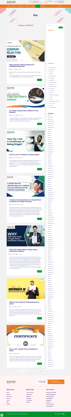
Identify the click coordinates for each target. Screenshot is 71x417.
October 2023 (50, 149)
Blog (38, 6)
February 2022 (50, 188)
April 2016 (49, 331)
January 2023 (50, 168)
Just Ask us (60, 6)
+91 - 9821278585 (60, 2)
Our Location (49, 1)
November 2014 (51, 366)
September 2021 (51, 198)
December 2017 (51, 290)
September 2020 (51, 223)
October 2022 (50, 174)
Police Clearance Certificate (54, 101)
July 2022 (49, 180)
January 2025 (50, 119)
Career (8, 400)
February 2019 (50, 262)
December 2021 (51, 192)
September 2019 (51, 247)
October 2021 (50, 196)
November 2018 (51, 268)
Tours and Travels (50, 404)
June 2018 (49, 278)
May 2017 (49, 305)
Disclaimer (28, 396)
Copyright (28, 398)
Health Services (52, 80)
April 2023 (49, 162)
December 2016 (51, 315)
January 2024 (50, 143)
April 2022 (49, 186)
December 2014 (51, 364)
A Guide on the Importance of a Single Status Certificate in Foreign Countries (25, 200)
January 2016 (50, 337)
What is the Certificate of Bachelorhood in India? (24, 303)
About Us (8, 394)
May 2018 (49, 280)
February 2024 (50, 141)
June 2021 (49, 204)
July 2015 (49, 349)
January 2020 (50, 239)
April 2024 (49, 137)
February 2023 (50, 166)
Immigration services (53, 82)
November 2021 (51, 194)
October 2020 (50, 221)
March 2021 (50, 211)
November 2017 (51, 292)
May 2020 (49, 231)
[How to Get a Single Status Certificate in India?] (26, 335)
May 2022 (49, 184)
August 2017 (50, 298)
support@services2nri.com (37, 2)
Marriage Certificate (52, 86)
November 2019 (51, 243)
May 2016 (49, 329)
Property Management (51, 394)
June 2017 (49, 303)
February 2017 (50, 311)
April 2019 (49, 258)
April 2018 (49, 282)
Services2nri (17, 413)
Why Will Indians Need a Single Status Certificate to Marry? (23, 250)
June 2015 (49, 352)
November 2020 (51, 219)
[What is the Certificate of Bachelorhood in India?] (26, 288)
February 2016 (50, 335)
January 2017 (50, 313)
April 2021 (49, 209)
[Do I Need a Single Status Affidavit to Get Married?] (26, 97)
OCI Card (50, 96)
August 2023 (50, 153)
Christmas (51, 73)
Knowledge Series (50, 406)
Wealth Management (53, 107)
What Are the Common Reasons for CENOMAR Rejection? (21, 65)
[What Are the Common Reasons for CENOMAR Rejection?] (26, 50)
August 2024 (50, 129)
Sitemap (28, 402)
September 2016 (51, 321)
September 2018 (51, 272)
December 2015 (51, 339)
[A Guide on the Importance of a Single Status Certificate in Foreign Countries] (26, 186)
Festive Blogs (51, 78)
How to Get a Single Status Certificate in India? (23, 350)
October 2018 (50, 270)
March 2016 (50, 333)
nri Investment (51, 90)
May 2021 (49, 207)
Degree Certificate (52, 76)
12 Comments (18, 353)
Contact (43, 6)
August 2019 (50, 249)
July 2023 (49, 155)
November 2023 (51, 147)
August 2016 (50, 323)
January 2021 (50, 215)
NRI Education (51, 88)
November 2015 (51, 341)
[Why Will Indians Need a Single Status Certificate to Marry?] (26, 235)
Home (9, 6)
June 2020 (49, 229)
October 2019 (50, 245)
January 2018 (50, 288)
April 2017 (49, 307)
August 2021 (50, 200)
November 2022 (51, 172)
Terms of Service (29, 392)
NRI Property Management (54, 94)
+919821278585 (42, 382)
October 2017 (50, 294)
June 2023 (49, 157)
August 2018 (50, 274)
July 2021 (49, 202)
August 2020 (50, 225)
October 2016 (50, 319)
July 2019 (49, 251)
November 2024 (51, 123)
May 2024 (49, 135)
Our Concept (9, 396)
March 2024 (50, 139)
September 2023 (51, 151)
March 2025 (50, 115)
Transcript (51, 105)
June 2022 (49, 182)
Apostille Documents (53, 67)
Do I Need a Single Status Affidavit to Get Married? (23, 111)
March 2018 (50, 284)
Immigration (49, 400)
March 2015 (50, 358)
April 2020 (49, 233)
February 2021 (50, 213)
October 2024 (50, 125)
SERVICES (27, 6)
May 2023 (49, 160)
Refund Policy (29, 394)
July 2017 (49, 300)
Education (48, 402)
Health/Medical (49, 398)
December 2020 (51, 217)
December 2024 (51, 121)
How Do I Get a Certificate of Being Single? (24, 155)
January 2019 (50, 264)
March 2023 (50, 164)
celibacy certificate (17, 163)
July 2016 (49, 325)
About (14, 6)
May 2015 (49, 354)
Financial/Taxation (50, 396)
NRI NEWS (51, 92)
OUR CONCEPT (20, 6)
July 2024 (49, 131)
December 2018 (51, 266)
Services (8, 398)
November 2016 (51, 317)
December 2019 (51, 241)
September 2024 (51, 127)
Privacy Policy (29, 400)
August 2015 (50, 347)
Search (49, 25)
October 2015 (50, 343)
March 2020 (50, 235)
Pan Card (50, 99)
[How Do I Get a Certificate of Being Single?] (26, 141)
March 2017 (50, 309)
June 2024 (49, 133)
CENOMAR (51, 71)
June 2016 (49, 327)
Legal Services (51, 84)
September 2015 (51, 345)
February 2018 (50, 286)
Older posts (41, 371)
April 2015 (49, 356)
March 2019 (50, 260)
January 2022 (50, 190)
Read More (39, 79)
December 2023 (51, 145)
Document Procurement (51, 392)
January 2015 (50, 362)
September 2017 (51, 296)
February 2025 (50, 117)
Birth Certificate (52, 69)
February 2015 (50, 360)
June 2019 (49, 253)
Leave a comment (19, 69)
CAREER (32, 6)
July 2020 (49, 227)
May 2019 (49, 256)
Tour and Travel (52, 103)
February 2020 (50, 237)
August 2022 (50, 178)
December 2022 (51, 170)
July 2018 (49, 276)
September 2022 (51, 176)
